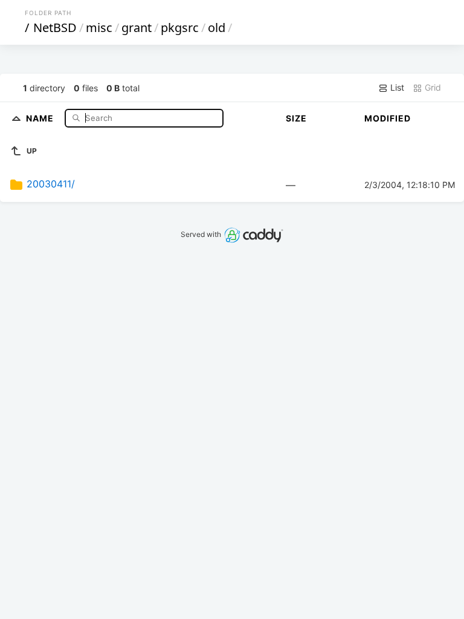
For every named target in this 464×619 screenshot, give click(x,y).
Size (296, 118)
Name (41, 117)
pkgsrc (180, 27)
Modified (387, 118)
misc (99, 27)
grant (136, 27)
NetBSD (55, 27)
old (216, 27)
